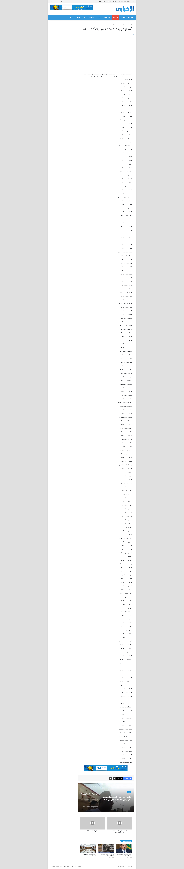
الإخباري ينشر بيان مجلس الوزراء (89, 854)
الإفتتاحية (120, 1)
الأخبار (116, 17)
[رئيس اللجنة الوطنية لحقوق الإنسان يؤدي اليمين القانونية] (124, 848)
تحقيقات (91, 17)
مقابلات (98, 17)
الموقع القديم (102, 1)
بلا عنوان (114, 1)
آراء (85, 17)
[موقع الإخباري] (125, 9)
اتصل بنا (72, 17)
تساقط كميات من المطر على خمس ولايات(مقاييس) (118, 798)
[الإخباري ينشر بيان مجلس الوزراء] (88, 848)
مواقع (109, 1)
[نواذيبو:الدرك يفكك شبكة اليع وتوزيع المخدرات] (106, 848)
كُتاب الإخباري (107, 17)
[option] (106, 797)
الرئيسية (130, 17)
